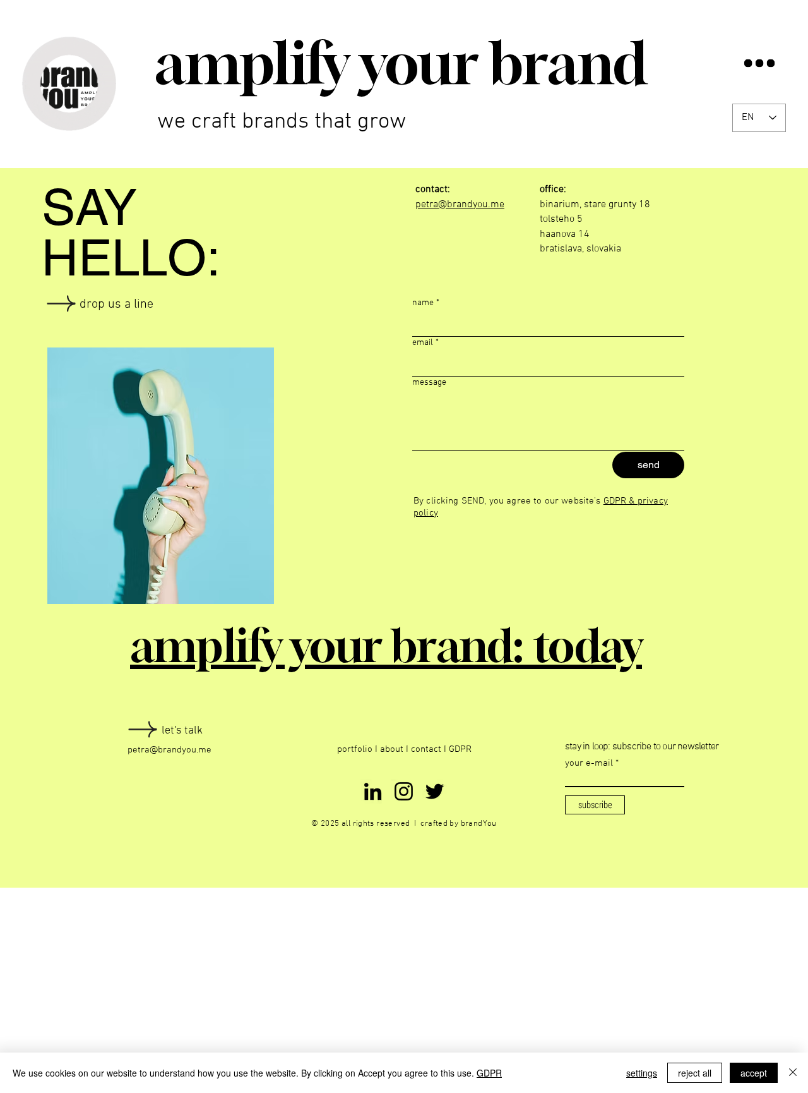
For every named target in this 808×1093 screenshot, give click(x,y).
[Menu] (759, 62)
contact (427, 749)
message (429, 382)
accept (753, 1072)
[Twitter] (434, 791)
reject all (694, 1072)
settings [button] (641, 1072)
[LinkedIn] (372, 791)
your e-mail (589, 763)
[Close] (792, 1073)
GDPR (460, 749)
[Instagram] (403, 791)
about (391, 749)
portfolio (354, 749)
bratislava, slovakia (580, 249)
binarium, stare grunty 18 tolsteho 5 (595, 204)
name (425, 303)
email (425, 342)
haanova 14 (565, 234)
